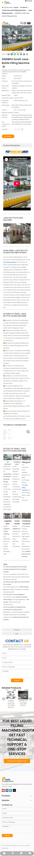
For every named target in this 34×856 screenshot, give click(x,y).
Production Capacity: (5, 102)
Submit (17, 680)
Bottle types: (6, 105)
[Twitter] (14, 790)
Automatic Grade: (7, 98)
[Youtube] (3, 790)
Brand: (4, 78)
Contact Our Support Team (17, 761)
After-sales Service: (5, 87)
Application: (5, 90)
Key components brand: (6, 124)
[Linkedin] (10, 790)
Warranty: (5, 81)
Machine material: (7, 112)
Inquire (9, 136)
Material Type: (6, 95)
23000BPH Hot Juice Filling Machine (23, 703)
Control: (4, 110)
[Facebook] (7, 790)
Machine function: (5, 116)
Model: (4, 76)
